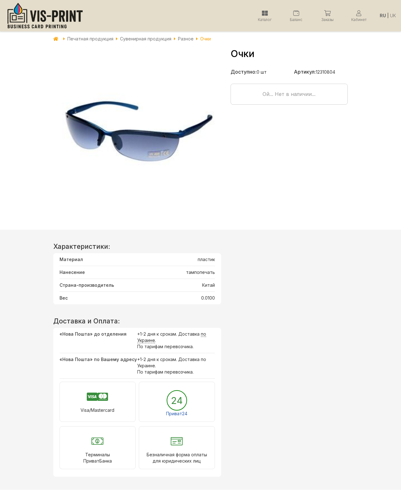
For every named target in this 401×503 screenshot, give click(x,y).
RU (383, 15)
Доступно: (244, 72)
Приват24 (176, 413)
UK (393, 15)
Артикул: (305, 72)
